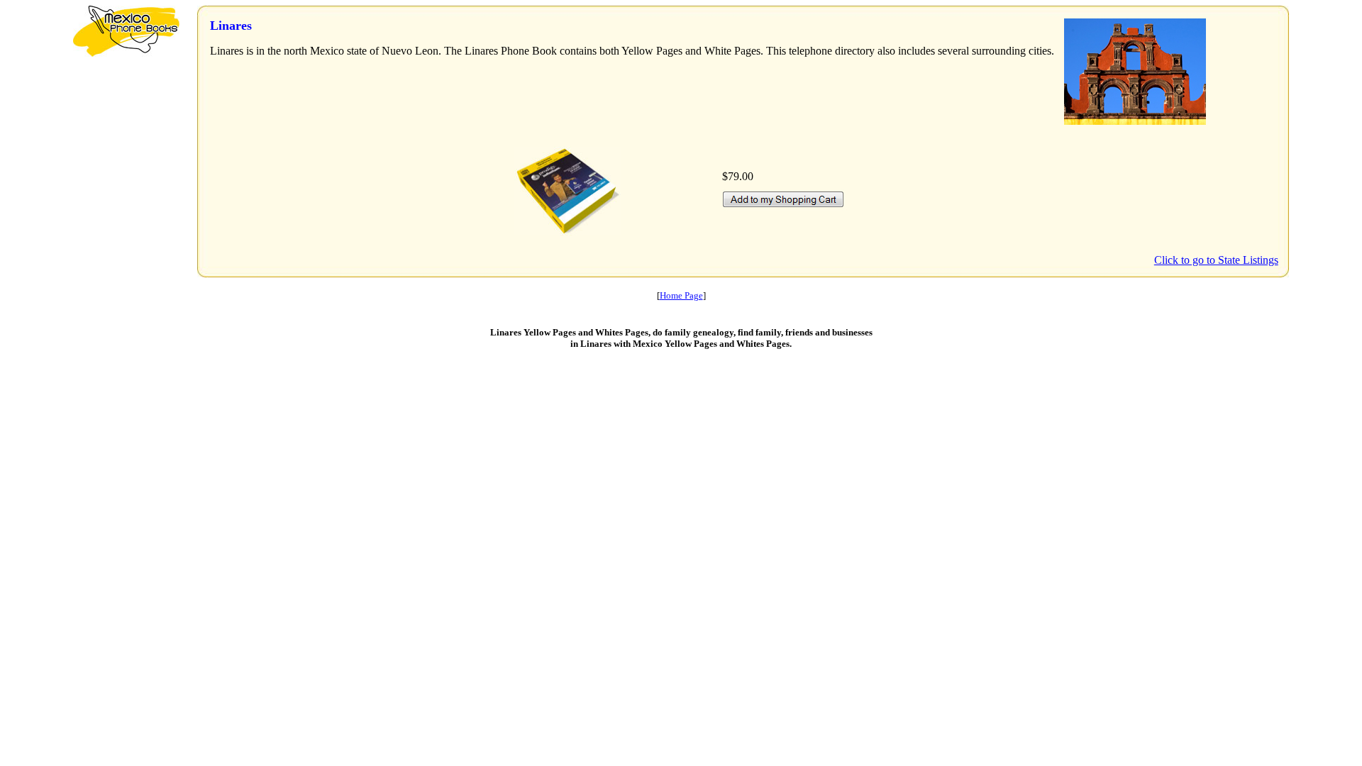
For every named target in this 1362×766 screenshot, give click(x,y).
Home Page (681, 295)
